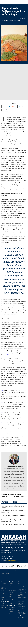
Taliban (22, 496)
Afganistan (11, 494)
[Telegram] (19, 106)
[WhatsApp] (16, 106)
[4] (10, 330)
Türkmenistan (5, 498)
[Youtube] (22, 548)
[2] (11, 314)
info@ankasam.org (11, 560)
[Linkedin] (9, 106)
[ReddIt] (12, 106)
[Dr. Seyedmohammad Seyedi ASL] (14, 459)
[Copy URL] (6, 110)
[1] (16, 234)
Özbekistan (5, 496)
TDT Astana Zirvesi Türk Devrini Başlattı (12, 524)
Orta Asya (18, 494)
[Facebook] (6, 106)
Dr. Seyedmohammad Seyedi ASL (11, 20)
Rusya (10, 496)
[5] (8, 355)
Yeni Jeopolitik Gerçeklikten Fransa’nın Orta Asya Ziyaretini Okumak (13, 516)
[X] (2, 106)
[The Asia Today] (14, 566)
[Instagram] (6, 548)
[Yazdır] (2, 110)
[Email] (22, 106)
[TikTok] (15, 548)
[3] (10, 322)
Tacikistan (16, 496)
